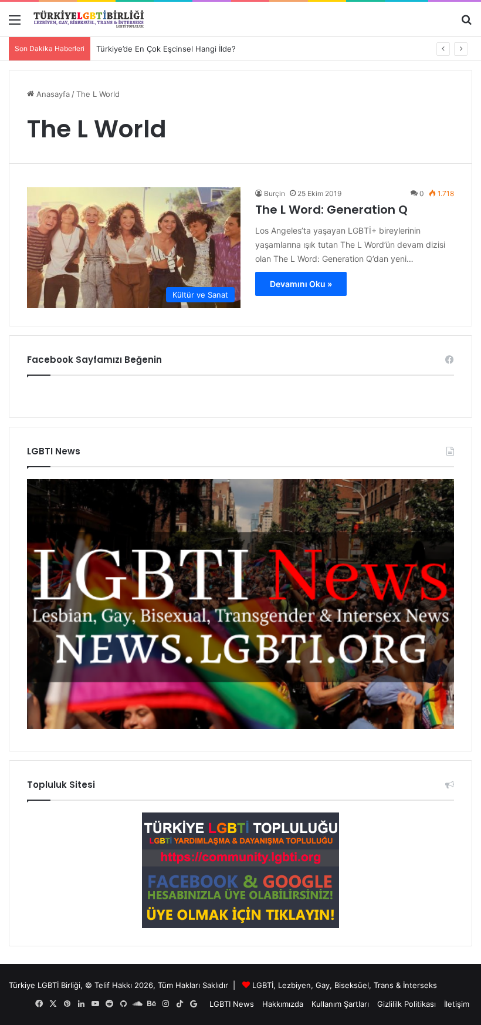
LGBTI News (231, 1004)
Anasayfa (52, 94)
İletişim (456, 1004)
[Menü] (15, 24)
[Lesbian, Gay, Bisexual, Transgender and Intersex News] (240, 726)
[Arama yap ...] (466, 24)
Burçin (274, 193)
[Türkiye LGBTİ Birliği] (88, 19)
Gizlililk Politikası (406, 1004)
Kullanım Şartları (340, 1004)
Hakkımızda (282, 1004)
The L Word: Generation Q (331, 209)
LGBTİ (262, 985)
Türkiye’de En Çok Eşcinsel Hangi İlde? (166, 48)
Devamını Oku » (301, 284)
